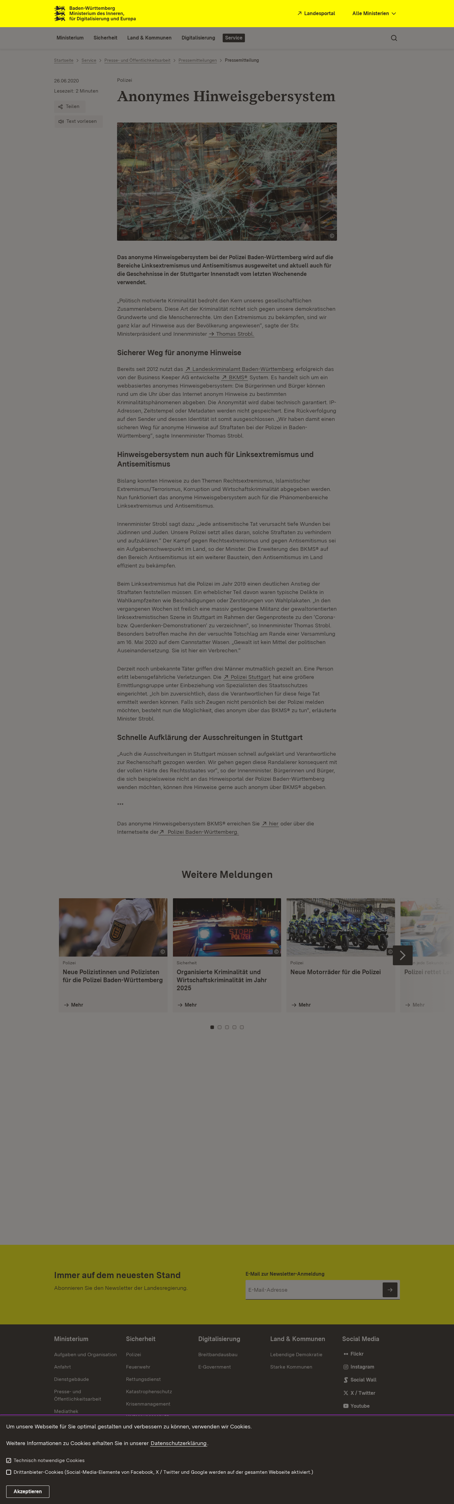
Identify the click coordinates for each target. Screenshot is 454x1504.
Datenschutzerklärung (179, 1443)
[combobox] (375, 14)
